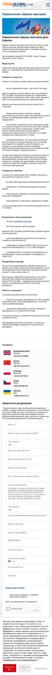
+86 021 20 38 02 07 (21, 366)
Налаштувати (41, 668)
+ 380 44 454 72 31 (21, 396)
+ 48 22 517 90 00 (20, 376)
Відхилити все (24, 668)
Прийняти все (9, 668)
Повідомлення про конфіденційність (20, 660)
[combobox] (10, 559)
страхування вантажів (22, 221)
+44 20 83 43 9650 (20, 356)
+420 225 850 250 (20, 386)
